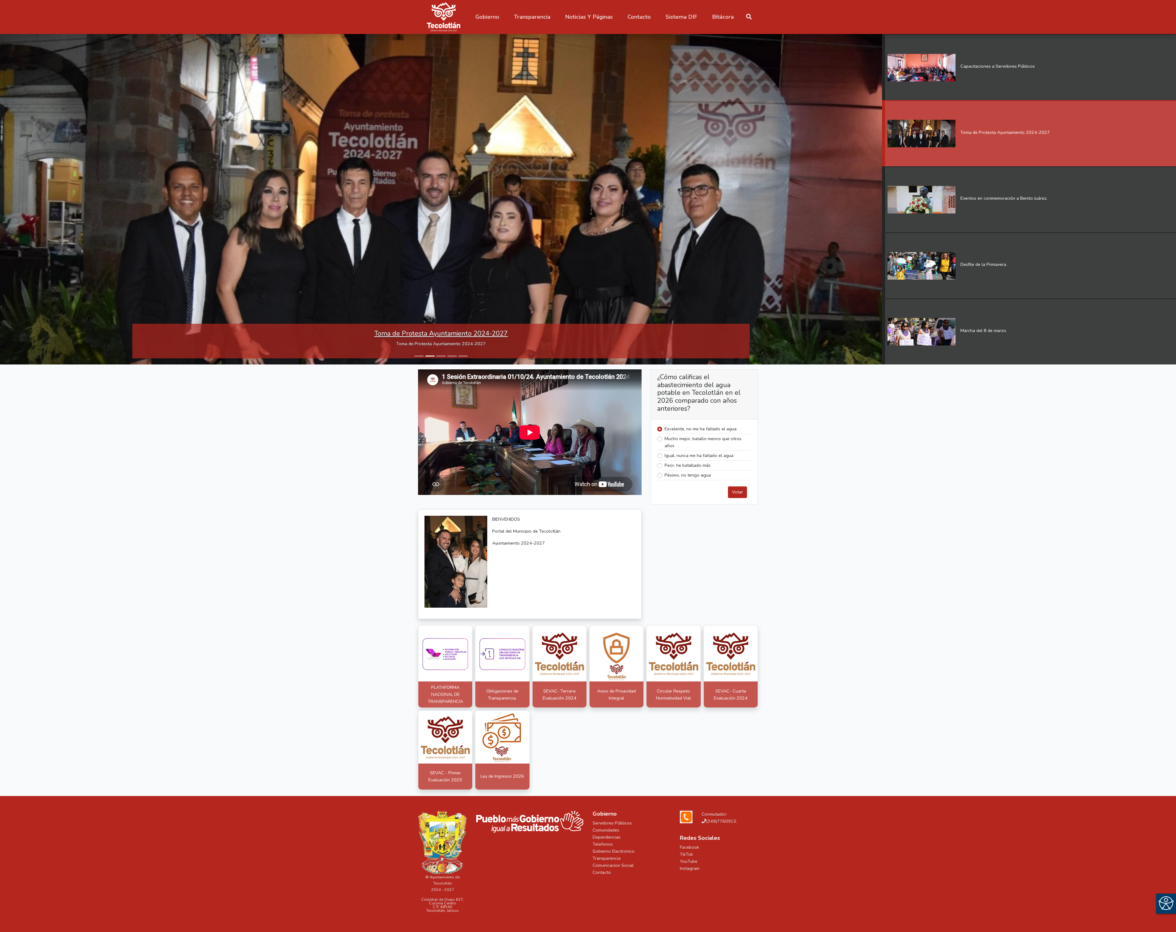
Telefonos (603, 845)
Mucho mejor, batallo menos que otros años (703, 442)
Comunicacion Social (613, 866)
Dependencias (606, 838)
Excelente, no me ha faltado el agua (701, 429)
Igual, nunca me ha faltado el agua (699, 456)
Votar (737, 492)
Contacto (602, 873)
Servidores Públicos (612, 824)
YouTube (688, 862)
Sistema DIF (681, 17)
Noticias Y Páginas (589, 17)
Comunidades (606, 831)
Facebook (689, 848)
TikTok (686, 855)
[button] (487, 17)
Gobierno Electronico (614, 852)
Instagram (689, 869)
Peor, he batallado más (687, 466)
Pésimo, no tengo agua (688, 476)
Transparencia (606, 859)
